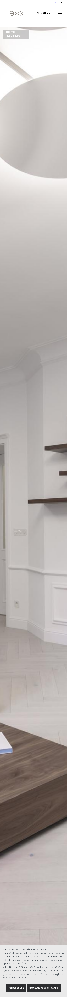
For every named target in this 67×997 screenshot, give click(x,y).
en (61, 2)
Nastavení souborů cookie (43, 988)
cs (55, 2)
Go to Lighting (13, 34)
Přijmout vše (16, 988)
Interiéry (43, 13)
